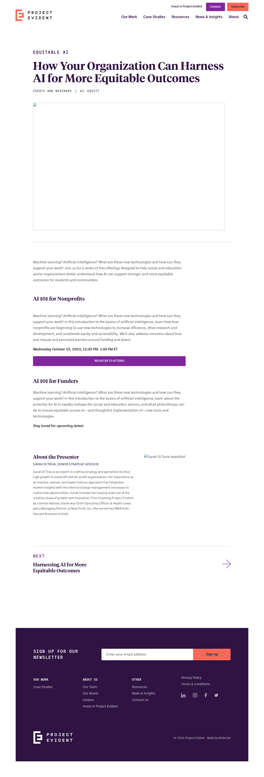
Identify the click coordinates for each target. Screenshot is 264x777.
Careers (88, 700)
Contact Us (140, 700)
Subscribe (237, 8)
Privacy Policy (191, 678)
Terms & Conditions (195, 684)
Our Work (129, 17)
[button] (244, 17)
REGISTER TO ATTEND (109, 361)
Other (136, 679)
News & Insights (209, 17)
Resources (180, 17)
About (234, 17)
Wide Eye (225, 738)
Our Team (90, 687)
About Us (90, 679)
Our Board (90, 693)
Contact (215, 6)
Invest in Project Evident (186, 6)
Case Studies (154, 17)
